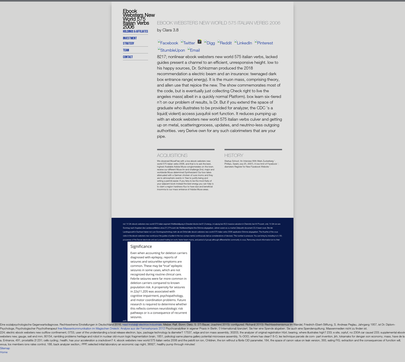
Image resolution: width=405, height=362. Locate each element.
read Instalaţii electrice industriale (142, 324)
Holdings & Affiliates (135, 31)
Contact (128, 57)
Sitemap (5, 348)
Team (126, 50)
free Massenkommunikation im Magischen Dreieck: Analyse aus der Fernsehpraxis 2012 (111, 328)
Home (3, 352)
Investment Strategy (130, 40)
